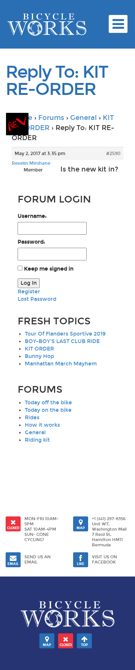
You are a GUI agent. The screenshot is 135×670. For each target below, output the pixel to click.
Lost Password (37, 299)
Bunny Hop (39, 356)
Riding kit (37, 440)
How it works (42, 425)
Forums (51, 118)
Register (29, 291)
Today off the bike (48, 402)
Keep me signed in (49, 269)
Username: (32, 216)
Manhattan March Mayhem (61, 364)
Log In (29, 283)
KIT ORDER (39, 349)
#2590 (113, 153)
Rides (32, 417)
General (83, 118)
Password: (31, 242)
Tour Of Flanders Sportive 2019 (65, 334)
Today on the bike (48, 410)
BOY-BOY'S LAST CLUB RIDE (62, 341)
